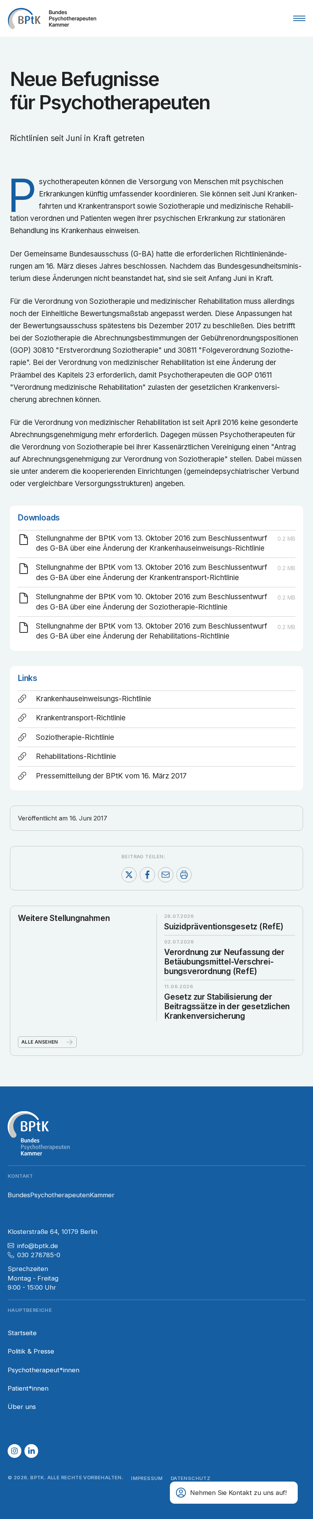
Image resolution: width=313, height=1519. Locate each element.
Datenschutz (190, 1478)
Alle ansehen (39, 1042)
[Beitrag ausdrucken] (184, 874)
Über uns (22, 1406)
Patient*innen (28, 1388)
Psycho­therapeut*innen (43, 1370)
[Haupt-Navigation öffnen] (299, 18)
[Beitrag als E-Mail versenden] (165, 874)
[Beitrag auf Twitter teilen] (129, 874)
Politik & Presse (31, 1351)
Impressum (147, 1478)
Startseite (22, 1333)
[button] (14, 1451)
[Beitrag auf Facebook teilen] (147, 874)
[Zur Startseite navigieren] (52, 18)
